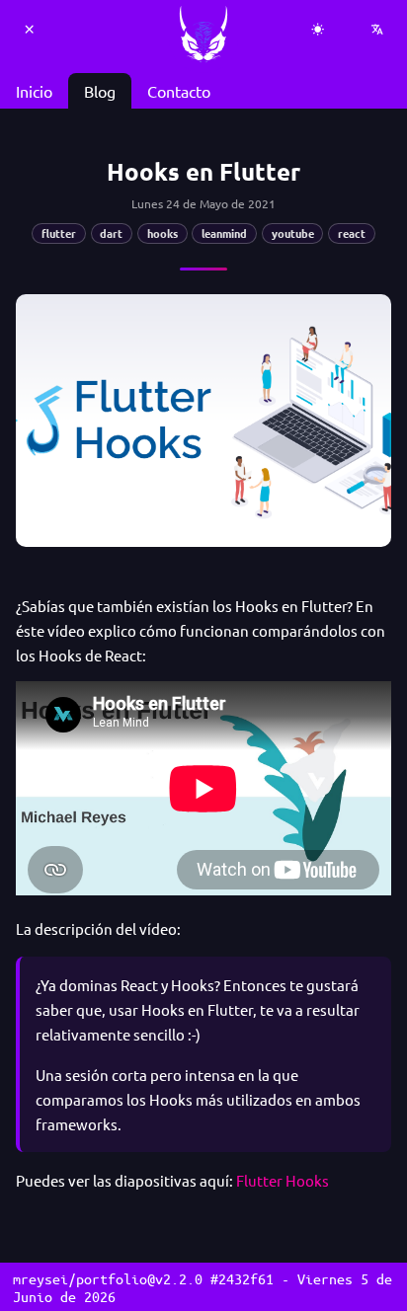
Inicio (34, 91)
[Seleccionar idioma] (377, 29)
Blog (100, 91)
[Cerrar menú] (29, 29)
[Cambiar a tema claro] (318, 29)
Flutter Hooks (282, 1180)
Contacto (178, 91)
